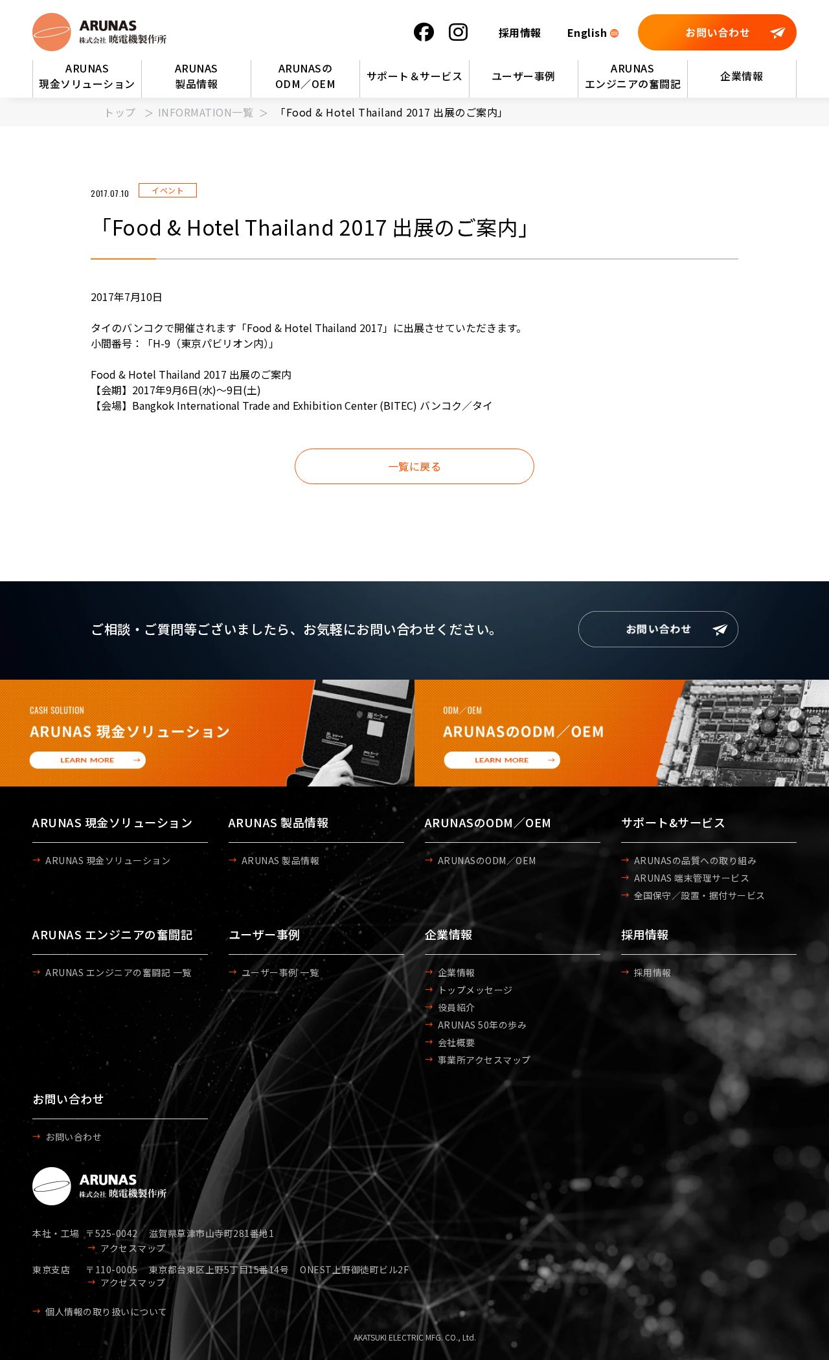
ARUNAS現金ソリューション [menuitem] (87, 75)
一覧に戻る (415, 466)
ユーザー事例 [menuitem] (524, 76)
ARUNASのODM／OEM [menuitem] (305, 75)
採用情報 (520, 32)
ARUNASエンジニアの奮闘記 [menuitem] (633, 75)
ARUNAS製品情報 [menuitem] (196, 75)
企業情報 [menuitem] (741, 76)
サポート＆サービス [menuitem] (415, 76)
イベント (168, 189)
